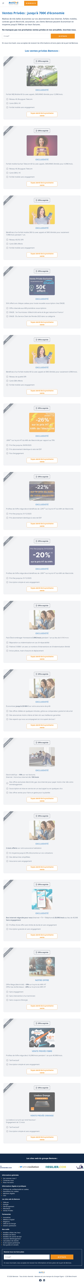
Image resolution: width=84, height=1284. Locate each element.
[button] (3, 3)
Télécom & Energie (9, 1224)
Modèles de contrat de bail (12, 1237)
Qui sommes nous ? (9, 1178)
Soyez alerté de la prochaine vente (42, 114)
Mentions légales (9, 1193)
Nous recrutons (8, 1182)
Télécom (6, 1202)
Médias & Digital (8, 1219)
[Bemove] (12, 3)
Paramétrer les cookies (11, 1191)
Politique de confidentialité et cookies (16, 1189)
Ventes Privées (8, 1211)
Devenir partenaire (9, 1226)
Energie (5, 1204)
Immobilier (7, 1217)
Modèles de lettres (9, 1235)
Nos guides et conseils (11, 1245)
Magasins (6, 1222)
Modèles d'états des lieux (11, 1233)
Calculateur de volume (11, 1241)
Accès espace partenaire (11, 1243)
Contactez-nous (8, 1180)
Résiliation (6, 1208)
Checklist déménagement (12, 1239)
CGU (4, 1195)
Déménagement (8, 1206)
